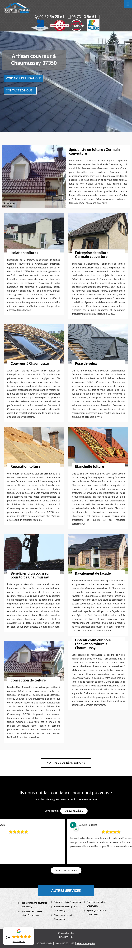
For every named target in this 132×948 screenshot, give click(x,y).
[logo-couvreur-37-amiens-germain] (17, 7)
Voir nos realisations (24, 78)
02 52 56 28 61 (51, 17)
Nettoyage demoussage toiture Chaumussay (31, 913)
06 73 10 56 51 (83, 17)
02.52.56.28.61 (74, 810)
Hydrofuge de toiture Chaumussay (96, 912)
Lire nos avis (19, 942)
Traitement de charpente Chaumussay (65, 909)
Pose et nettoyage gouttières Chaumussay (34, 905)
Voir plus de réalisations (66, 762)
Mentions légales (86, 943)
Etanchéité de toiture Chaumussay (96, 904)
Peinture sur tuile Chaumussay (67, 902)
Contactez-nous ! (20, 90)
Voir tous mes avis (66, 870)
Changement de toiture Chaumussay (64, 917)
